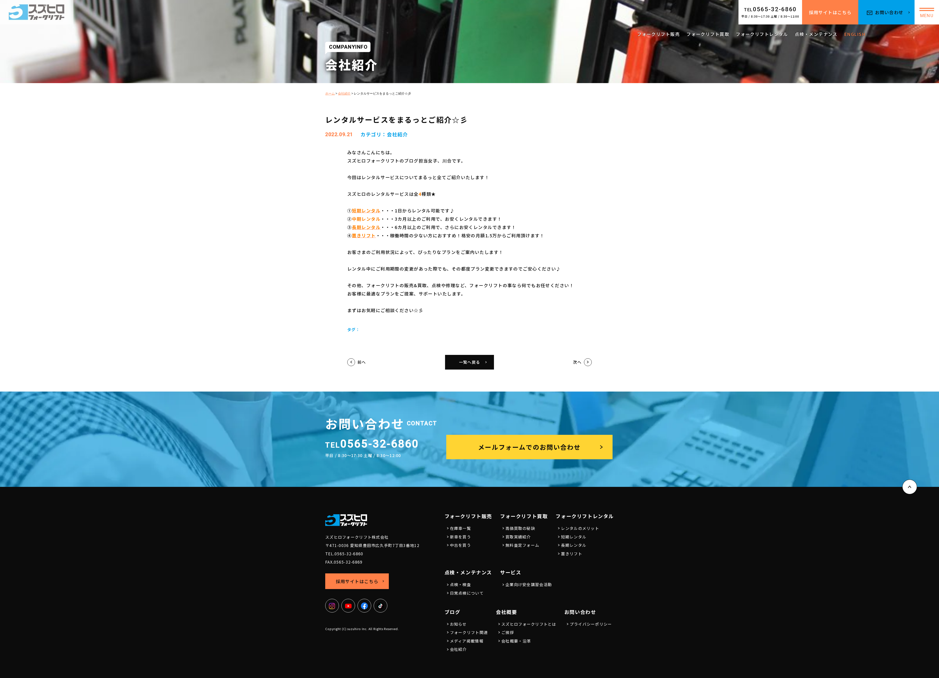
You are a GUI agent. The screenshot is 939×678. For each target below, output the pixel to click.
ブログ (452, 611)
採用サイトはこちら (830, 12)
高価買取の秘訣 (520, 528)
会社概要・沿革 (516, 641)
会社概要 (506, 611)
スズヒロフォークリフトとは (528, 624)
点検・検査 (460, 584)
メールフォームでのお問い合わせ (529, 446)
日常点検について (467, 593)
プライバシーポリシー (591, 624)
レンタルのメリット (580, 528)
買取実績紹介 (518, 537)
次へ (577, 362)
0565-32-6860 (770, 9)
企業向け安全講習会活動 (528, 584)
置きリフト (571, 554)
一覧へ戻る (469, 362)
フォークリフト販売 (658, 34)
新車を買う (460, 537)
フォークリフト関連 (469, 632)
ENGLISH (855, 34)
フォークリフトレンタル (762, 34)
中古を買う (460, 545)
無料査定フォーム (522, 545)
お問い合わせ (889, 12)
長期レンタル (573, 545)
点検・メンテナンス (816, 34)
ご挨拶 (507, 632)
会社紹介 (397, 134)
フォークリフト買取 (707, 34)
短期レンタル (573, 537)
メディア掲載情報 (466, 641)
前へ (362, 362)
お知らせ (458, 624)
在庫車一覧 (460, 528)
